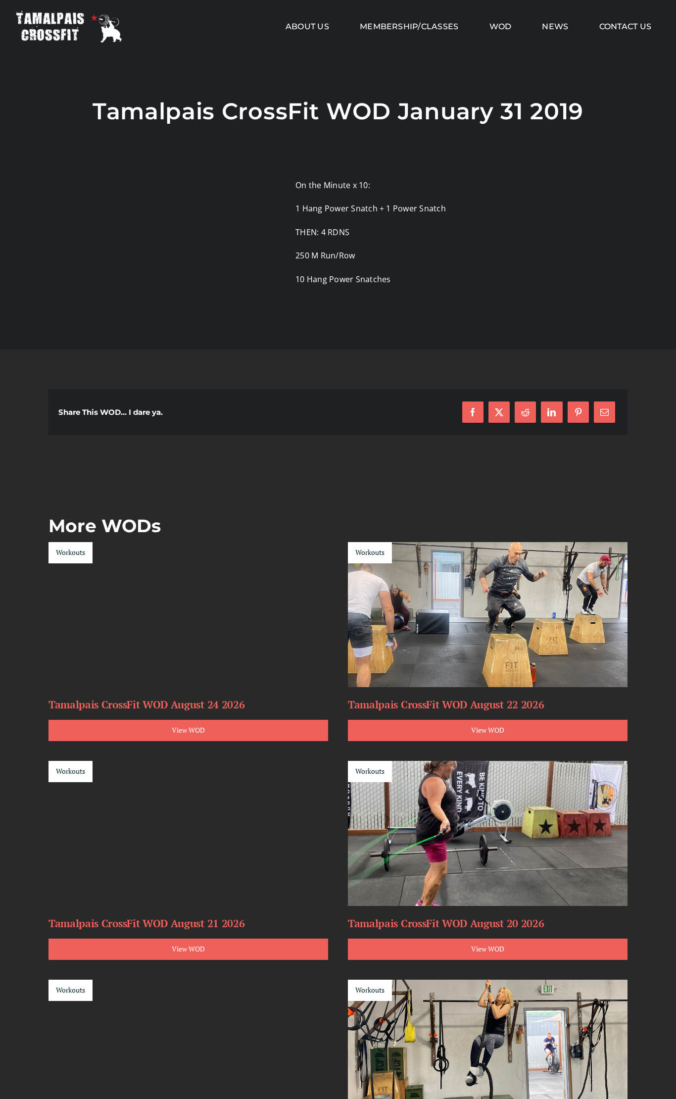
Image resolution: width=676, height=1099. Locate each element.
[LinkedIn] (551, 412)
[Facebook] (473, 412)
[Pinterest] (578, 412)
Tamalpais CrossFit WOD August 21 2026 (146, 923)
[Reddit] (525, 412)
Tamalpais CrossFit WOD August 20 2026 (446, 923)
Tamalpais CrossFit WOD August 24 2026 (146, 704)
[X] (499, 412)
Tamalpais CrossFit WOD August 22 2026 (446, 704)
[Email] (604, 412)
